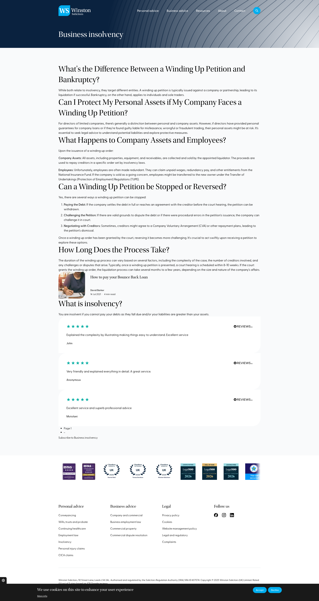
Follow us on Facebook (216, 515)
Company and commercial (126, 515)
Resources (203, 10)
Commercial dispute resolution (128, 535)
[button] (257, 10)
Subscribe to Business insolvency (78, 437)
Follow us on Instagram (224, 515)
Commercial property (123, 528)
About (222, 10)
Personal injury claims (71, 548)
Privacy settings (3, 580)
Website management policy (179, 528)
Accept (260, 590)
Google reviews (99, 583)
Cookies (167, 522)
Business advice (177, 10)
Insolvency (64, 541)
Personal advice (148, 10)
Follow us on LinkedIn (232, 515)
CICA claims (65, 555)
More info (42, 596)
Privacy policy (170, 515)
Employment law (68, 535)
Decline (275, 590)
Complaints (169, 541)
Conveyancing (67, 515)
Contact (239, 10)
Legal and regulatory (175, 535)
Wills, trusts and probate (73, 522)
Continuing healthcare (72, 528)
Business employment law (125, 522)
